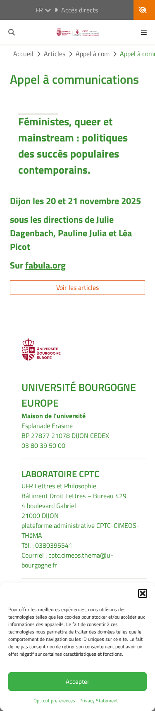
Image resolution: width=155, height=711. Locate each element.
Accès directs (79, 10)
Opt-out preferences (54, 700)
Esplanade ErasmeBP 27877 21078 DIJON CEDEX (65, 430)
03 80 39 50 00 (43, 445)
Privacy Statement (98, 700)
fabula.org (45, 265)
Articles (54, 54)
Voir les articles (77, 287)
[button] (142, 593)
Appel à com (93, 54)
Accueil (23, 54)
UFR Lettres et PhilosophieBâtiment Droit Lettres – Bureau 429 (73, 491)
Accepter (77, 681)
